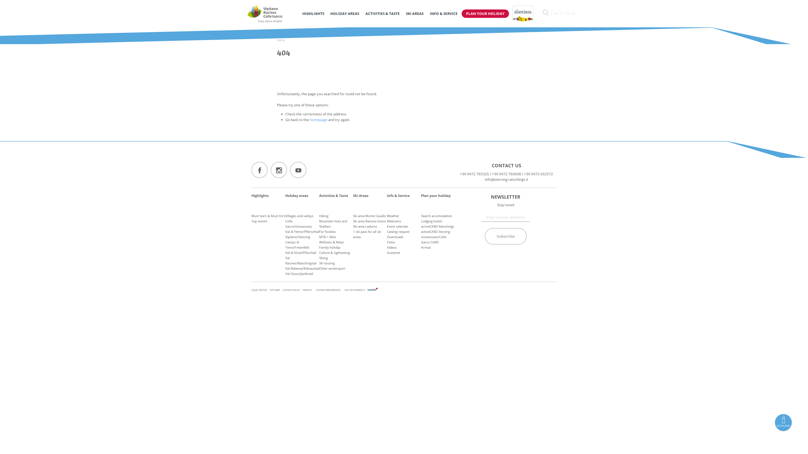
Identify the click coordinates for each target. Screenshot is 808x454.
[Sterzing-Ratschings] (265, 13)
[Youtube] (298, 170)
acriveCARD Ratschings (437, 226)
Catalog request (398, 232)
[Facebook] (259, 170)
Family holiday (329, 247)
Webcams (394, 221)
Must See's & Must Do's (268, 216)
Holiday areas (344, 13)
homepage (318, 119)
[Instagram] (279, 170)
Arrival (426, 247)
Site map (275, 290)
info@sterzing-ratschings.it (506, 179)
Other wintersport (332, 268)
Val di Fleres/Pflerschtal (302, 232)
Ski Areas (415, 13)
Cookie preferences (328, 290)
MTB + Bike (327, 237)
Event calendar (397, 226)
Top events (259, 221)
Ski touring (327, 263)
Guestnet (393, 253)
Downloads (395, 237)
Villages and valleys (299, 216)
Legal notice (259, 290)
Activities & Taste (382, 13)
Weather (393, 216)
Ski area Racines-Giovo (369, 221)
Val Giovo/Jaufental (299, 274)
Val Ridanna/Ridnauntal (302, 268)
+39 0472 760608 (506, 174)
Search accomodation (436, 216)
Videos (392, 247)
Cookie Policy (291, 290)
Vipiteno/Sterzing (297, 237)
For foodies (327, 232)
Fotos (391, 242)
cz (567, 13)
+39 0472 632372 (538, 174)
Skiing (323, 258)
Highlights (313, 13)
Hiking (323, 216)
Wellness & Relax (331, 242)
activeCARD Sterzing (435, 232)
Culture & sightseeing (334, 253)
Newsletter (505, 197)
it (562, 13)
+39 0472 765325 (474, 174)
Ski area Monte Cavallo (369, 216)
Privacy (307, 290)
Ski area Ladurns (365, 226)
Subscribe (506, 236)
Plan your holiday (485, 13)
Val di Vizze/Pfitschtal (300, 253)
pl (573, 13)
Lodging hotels (431, 221)
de (555, 13)
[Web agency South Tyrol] (373, 290)
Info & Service (444, 13)
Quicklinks (783, 425)
